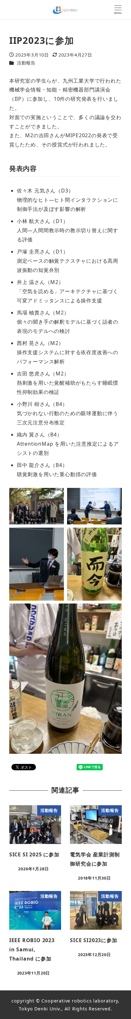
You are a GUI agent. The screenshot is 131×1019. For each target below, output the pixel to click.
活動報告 (26, 63)
